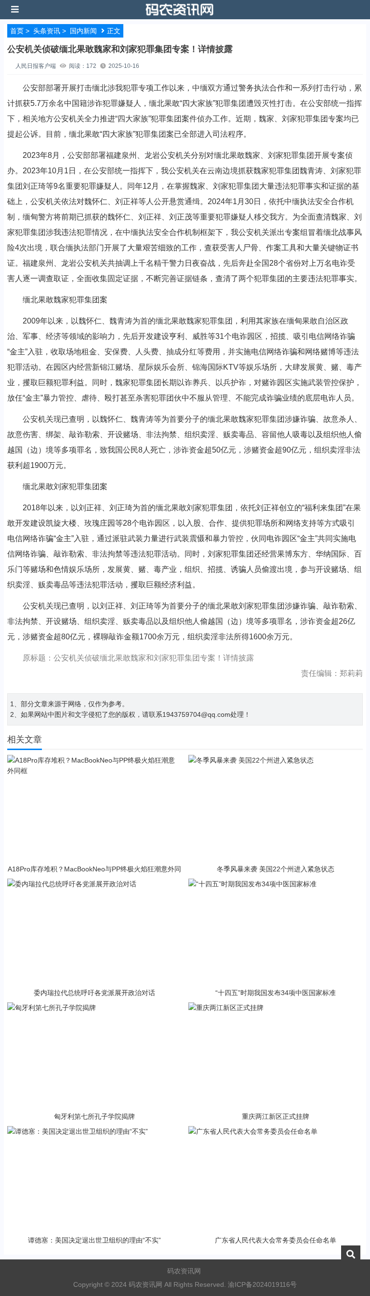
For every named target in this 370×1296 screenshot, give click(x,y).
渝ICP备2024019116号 (262, 1284)
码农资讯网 (184, 1271)
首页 (17, 31)
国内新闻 (83, 31)
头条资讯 (46, 31)
